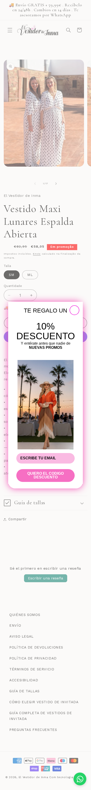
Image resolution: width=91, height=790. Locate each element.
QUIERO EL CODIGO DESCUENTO (45, 475)
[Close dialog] (74, 310)
